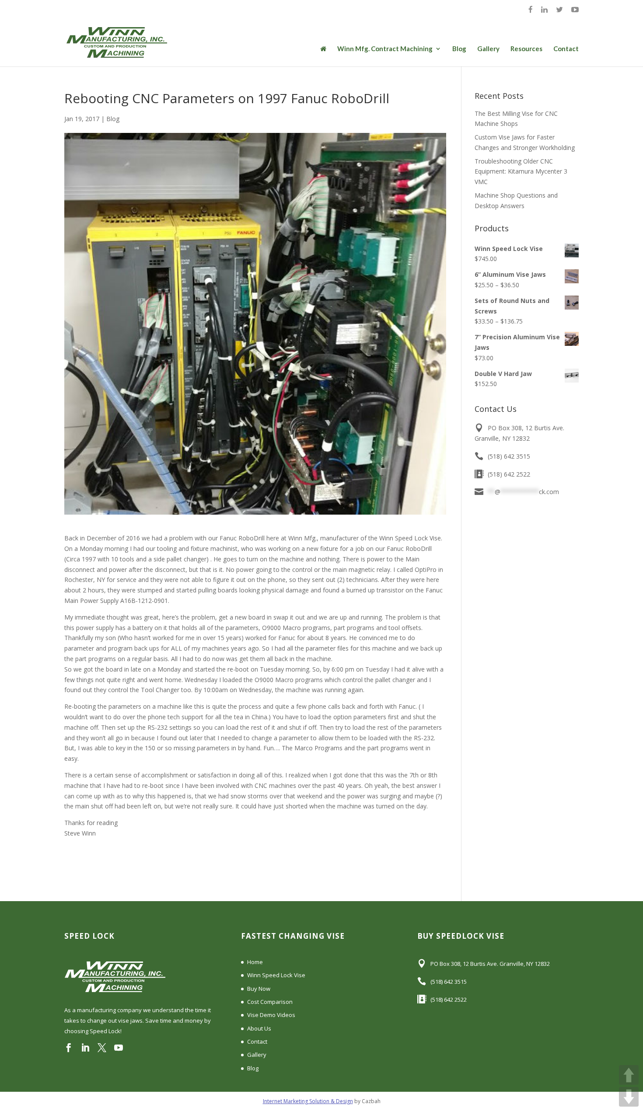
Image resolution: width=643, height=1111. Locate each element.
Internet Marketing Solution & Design (308, 1101)
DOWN (629, 1097)
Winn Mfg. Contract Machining (385, 48)
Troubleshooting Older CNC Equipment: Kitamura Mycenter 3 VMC (521, 171)
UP (629, 1075)
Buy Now (258, 989)
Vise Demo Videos (271, 1015)
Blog (459, 48)
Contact (566, 48)
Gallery (488, 48)
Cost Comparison (270, 1002)
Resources (526, 48)
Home (255, 962)
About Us (259, 1028)
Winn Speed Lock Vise (276, 975)
